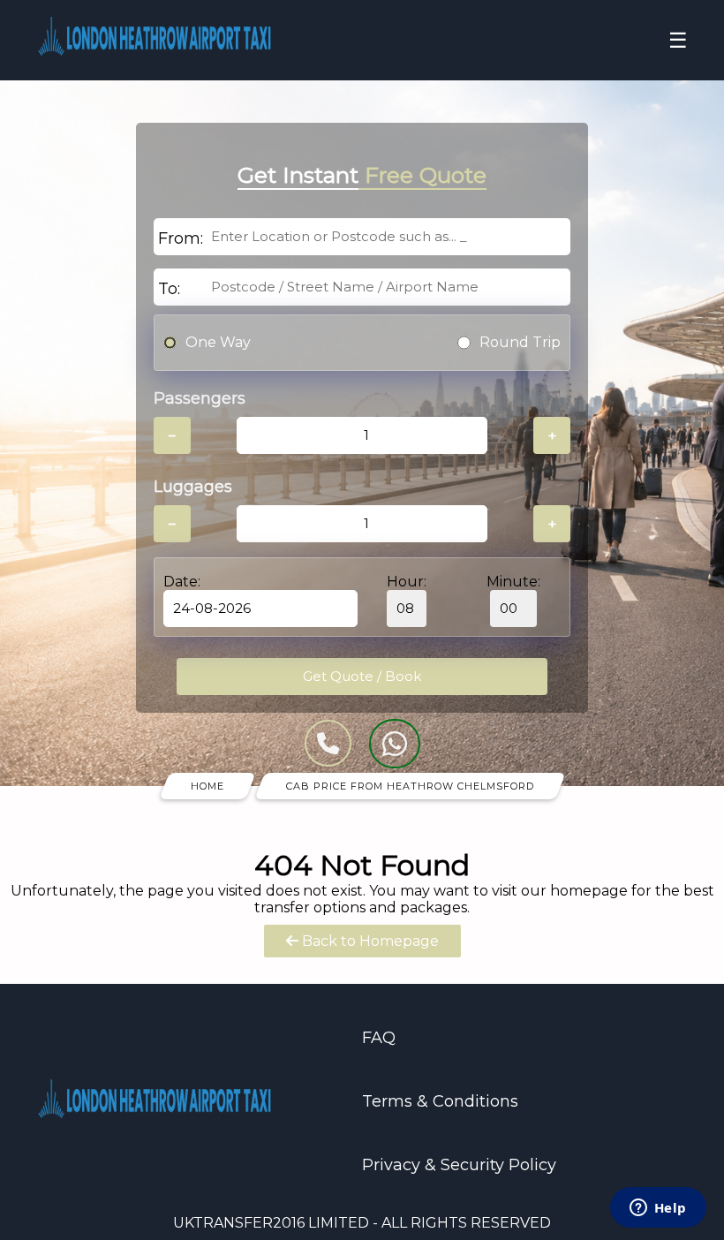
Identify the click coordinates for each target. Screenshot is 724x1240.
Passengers (199, 398)
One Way (218, 342)
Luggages (193, 486)
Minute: (513, 581)
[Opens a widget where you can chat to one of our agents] (657, 1209)
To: (169, 289)
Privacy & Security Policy (459, 1165)
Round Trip (520, 342)
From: (180, 238)
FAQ (379, 1037)
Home (207, 786)
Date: (181, 581)
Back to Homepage (368, 941)
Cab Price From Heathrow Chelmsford (410, 786)
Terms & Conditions (440, 1101)
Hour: (406, 581)
